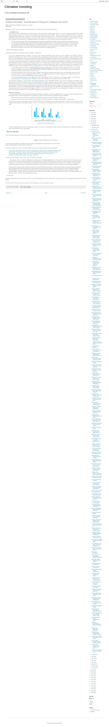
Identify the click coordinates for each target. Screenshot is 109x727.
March (93, 664)
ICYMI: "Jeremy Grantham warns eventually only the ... (97, 641)
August (93, 654)
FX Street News (93, 47)
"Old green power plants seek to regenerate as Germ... (95, 232)
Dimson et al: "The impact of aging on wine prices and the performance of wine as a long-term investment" (33, 152)
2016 (92, 675)
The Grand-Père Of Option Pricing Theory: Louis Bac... (96, 290)
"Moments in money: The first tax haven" (96, 310)
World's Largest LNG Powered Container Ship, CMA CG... (96, 420)
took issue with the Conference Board (33, 80)
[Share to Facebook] (28, 187)
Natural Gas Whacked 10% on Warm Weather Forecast (96, 208)
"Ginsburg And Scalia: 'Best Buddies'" (96, 564)
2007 (92, 692)
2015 (92, 677)
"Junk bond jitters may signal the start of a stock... (96, 399)
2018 (92, 672)
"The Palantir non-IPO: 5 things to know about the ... (96, 212)
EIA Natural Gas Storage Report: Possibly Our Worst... (97, 633)
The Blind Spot (93, 96)
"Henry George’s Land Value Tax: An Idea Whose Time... (96, 544)
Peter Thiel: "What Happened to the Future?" (96, 560)
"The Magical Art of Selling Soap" (96, 279)
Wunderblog (93, 91)
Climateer (92, 711)
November (94, 127)
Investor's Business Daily (95, 58)
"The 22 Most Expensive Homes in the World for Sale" (97, 258)
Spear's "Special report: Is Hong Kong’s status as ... (97, 159)
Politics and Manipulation (95, 552)
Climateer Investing (18, 6)
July (93, 656)
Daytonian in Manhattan (95, 41)
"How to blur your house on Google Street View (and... (97, 254)
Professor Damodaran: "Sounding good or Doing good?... (96, 488)
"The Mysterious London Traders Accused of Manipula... (96, 263)
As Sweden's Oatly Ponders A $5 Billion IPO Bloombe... (96, 533)
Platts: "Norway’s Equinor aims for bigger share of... (96, 431)
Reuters (92, 73)
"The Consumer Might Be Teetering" (96, 587)
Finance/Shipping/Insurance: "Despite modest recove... (97, 614)
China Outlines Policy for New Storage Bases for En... (96, 465)
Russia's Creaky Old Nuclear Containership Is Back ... (96, 619)
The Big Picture (93, 80)
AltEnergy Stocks (94, 23)
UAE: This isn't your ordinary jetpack (96, 502)
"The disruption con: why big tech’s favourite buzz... (96, 298)
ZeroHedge (92, 94)
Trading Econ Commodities (93, 84)
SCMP (91, 75)
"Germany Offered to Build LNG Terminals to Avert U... (97, 498)
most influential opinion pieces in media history (41, 67)
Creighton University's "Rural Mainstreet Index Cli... (96, 412)
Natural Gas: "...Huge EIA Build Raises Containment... (96, 598)
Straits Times (93, 78)
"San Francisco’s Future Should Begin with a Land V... (97, 637)
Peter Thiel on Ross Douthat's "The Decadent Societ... (96, 294)
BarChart (92, 27)
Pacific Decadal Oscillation (96, 70)
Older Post (83, 192)
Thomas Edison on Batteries (96, 347)
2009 (92, 688)
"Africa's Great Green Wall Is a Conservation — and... (96, 134)
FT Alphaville (93, 45)
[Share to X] (27, 187)
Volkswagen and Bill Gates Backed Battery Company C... (97, 354)
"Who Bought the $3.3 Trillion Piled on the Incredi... (96, 594)
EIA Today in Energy (94, 44)
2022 (92, 120)
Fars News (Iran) (94, 49)
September (94, 131)
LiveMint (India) (93, 62)
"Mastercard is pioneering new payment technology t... (97, 624)
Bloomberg (92, 32)
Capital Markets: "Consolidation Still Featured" (96, 227)
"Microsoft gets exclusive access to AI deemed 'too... (96, 403)
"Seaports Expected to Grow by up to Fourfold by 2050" (96, 529)
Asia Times (92, 26)
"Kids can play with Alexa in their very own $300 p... (96, 322)
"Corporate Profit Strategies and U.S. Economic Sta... (96, 318)
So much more (10, 175)
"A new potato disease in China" (96, 480)
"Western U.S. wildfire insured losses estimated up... (96, 407)
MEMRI (92, 65)
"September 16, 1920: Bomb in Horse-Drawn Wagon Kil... (96, 268)
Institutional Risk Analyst (95, 55)
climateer (92, 699)
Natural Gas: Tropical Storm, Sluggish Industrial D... (96, 516)
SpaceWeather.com (94, 97)
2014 (92, 679)
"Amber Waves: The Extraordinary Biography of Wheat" (97, 556)
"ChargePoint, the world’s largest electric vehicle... (96, 387)
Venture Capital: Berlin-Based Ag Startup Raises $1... (97, 509)
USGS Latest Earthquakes (96, 89)
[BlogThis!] (25, 187)
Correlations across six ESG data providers (45, 123)
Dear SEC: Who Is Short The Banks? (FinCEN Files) (97, 540)
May (93, 660)
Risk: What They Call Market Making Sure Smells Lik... (96, 313)
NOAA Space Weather (95, 68)
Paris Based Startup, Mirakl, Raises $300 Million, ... (96, 461)
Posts (92, 103)
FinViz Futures (93, 52)
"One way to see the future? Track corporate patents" (96, 579)
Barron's (92, 29)
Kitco (91, 60)
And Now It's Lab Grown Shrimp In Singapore (97, 143)
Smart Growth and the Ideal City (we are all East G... (97, 549)
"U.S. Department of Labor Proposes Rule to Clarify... (96, 483)
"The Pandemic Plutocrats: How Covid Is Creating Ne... (96, 217)
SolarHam (92, 76)
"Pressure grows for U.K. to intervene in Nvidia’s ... (96, 179)
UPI (91, 87)
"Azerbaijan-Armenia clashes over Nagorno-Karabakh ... (96, 222)
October (93, 129)
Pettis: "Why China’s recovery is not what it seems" (96, 603)
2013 (92, 681)
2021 (92, 122)
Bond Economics (94, 34)
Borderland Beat (94, 36)
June (93, 658)
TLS (91, 81)
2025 (92, 114)
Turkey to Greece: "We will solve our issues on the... (96, 155)
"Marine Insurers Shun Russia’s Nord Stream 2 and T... (96, 378)
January (94, 667)
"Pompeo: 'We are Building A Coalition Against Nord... (96, 382)
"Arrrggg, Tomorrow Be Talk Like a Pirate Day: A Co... (96, 590)
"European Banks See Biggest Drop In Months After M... (96, 521)
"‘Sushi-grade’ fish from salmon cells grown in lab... (97, 195)
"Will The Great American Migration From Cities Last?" (96, 358)
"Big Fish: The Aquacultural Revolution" (95, 629)
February (94, 665)
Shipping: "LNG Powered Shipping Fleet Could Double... (97, 473)
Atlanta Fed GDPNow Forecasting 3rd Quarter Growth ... (96, 445)
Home (46, 192)
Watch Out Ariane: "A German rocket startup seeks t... (96, 435)
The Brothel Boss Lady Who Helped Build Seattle (96, 272)
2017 (92, 673)
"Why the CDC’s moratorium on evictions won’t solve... (95, 646)
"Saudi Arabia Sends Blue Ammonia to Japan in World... (96, 236)
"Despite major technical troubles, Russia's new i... (96, 374)
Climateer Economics (95, 709)
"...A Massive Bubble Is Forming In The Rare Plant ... (97, 343)
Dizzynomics (93, 42)
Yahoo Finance (93, 92)
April (93, 662)
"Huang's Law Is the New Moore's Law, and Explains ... (96, 174)
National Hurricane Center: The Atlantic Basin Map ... (96, 330)
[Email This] (24, 187)
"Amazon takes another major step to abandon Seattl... (97, 334)
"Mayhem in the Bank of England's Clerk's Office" (97, 285)
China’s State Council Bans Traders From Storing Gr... (96, 391)
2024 (92, 116)
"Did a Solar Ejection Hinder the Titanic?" (96, 537)
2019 (92, 670)
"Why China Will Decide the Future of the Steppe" (97, 424)
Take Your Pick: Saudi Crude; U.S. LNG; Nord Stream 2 (96, 241)
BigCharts (92, 31)
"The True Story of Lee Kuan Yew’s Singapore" (96, 583)
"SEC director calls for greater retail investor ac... (97, 525)
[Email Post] (21, 186)
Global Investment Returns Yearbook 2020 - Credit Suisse (19, 145)
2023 (92, 118)
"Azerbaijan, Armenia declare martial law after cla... (96, 245)
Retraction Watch (94, 72)
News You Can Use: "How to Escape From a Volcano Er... (96, 302)
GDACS (92, 54)
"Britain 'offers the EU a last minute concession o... (96, 139)
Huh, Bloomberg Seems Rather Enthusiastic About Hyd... (97, 163)
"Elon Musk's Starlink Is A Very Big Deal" (97, 167)
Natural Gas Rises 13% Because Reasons (97, 453)
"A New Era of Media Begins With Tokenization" (96, 339)
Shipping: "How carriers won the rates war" (97, 477)
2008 (92, 690)
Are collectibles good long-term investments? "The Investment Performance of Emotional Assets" (31, 153)
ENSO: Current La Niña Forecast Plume (97, 491)
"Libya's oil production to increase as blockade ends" (96, 449)
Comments (93, 106)
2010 (92, 687)
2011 (92, 685)
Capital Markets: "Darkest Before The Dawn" (96, 416)
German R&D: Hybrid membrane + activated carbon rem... (96, 440)
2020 (92, 124)
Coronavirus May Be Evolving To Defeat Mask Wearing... (96, 306)
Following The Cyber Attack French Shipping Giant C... (96, 151)
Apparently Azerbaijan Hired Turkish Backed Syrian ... (96, 183)
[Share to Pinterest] (30, 187)
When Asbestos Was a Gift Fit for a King (96, 282)
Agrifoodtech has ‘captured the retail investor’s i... (96, 456)
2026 (92, 112)
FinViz (91, 50)
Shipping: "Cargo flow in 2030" (96, 428)
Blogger (60, 723)
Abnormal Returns (94, 21)
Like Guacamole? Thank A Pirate (95, 567)
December (94, 125)
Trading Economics (94, 86)
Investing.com (93, 57)
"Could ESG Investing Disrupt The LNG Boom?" (96, 191)
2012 (92, 683)
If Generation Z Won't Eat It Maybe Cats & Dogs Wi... (96, 370)
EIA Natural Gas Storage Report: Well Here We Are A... (97, 395)
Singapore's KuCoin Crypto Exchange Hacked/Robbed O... (97, 204)
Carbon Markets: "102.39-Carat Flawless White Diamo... (95, 249)
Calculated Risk (93, 37)
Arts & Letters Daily (94, 24)
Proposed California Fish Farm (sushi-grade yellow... (96, 469)
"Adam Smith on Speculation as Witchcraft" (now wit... (97, 610)
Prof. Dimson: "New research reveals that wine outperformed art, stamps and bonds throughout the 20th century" (35, 150)
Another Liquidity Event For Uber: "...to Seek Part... (97, 651)
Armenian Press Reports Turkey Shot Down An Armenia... (97, 187)
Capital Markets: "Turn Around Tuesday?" (96, 494)
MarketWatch (93, 63)
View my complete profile (91, 703)
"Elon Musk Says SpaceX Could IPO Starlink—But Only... (96, 170)
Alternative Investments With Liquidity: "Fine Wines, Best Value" (24, 155)
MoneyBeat (92, 67)
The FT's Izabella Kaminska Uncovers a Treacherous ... (96, 350)
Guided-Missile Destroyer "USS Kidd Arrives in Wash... (97, 326)
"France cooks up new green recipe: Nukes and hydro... (97, 366)
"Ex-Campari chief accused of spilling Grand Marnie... (96, 505)
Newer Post (8, 192)
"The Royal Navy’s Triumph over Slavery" (96, 574)
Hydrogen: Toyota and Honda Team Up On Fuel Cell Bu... (96, 199)
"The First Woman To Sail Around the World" (96, 146)
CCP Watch (92, 39)
